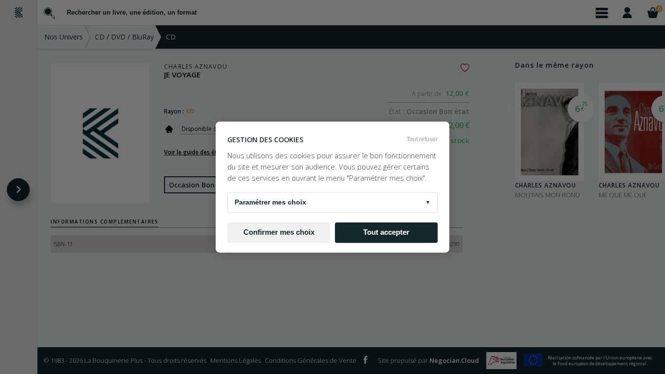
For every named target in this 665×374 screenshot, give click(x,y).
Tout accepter (386, 232)
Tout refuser (422, 139)
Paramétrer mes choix (332, 202)
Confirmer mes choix (278, 232)
